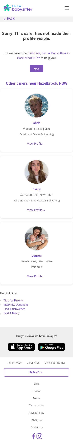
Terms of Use (36, 405)
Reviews (36, 391)
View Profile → (36, 143)
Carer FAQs (33, 362)
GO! (36, 68)
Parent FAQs (15, 362)
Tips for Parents (14, 300)
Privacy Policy (36, 412)
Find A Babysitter (14, 309)
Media (36, 398)
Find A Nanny (12, 313)
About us (37, 420)
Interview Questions (16, 304)
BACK (11, 18)
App (36, 383)
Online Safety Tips (55, 362)
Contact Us (36, 427)
